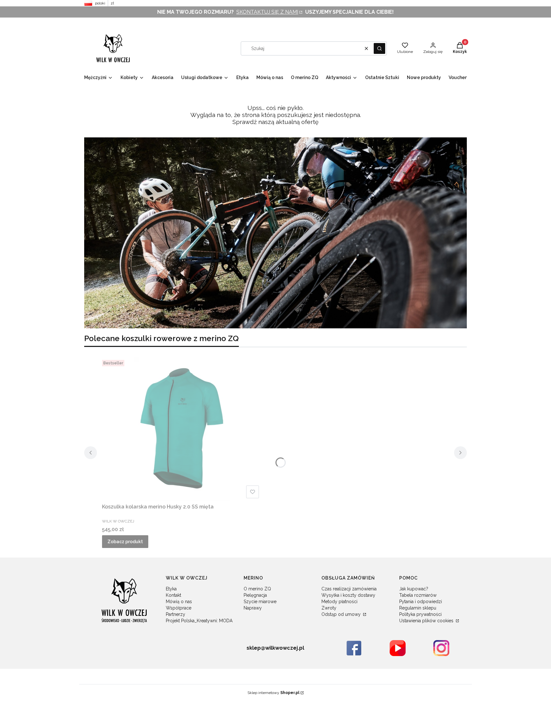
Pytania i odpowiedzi (420, 601)
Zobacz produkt (125, 541)
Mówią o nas (179, 601)
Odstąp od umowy (341, 614)
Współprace (178, 607)
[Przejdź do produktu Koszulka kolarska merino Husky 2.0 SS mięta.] (181, 429)
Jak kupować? (413, 588)
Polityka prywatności (420, 614)
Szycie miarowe (260, 601)
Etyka (171, 588)
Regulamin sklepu (417, 607)
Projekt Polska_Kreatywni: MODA (199, 620)
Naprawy (253, 607)
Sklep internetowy (273, 692)
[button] (379, 48)
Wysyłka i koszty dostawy (348, 595)
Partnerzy (175, 614)
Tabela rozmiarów (418, 595)
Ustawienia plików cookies (427, 620)
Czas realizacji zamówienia (349, 588)
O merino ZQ (257, 588)
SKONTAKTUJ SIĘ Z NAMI (267, 12)
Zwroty (328, 607)
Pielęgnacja (255, 595)
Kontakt (173, 595)
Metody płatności (339, 601)
